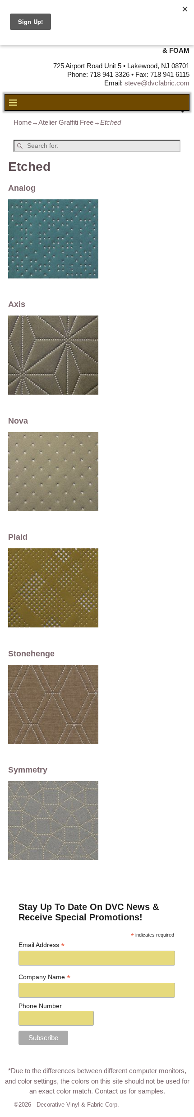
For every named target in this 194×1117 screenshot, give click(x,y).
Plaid (18, 537)
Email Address (41, 945)
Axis (16, 304)
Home (23, 122)
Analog (22, 188)
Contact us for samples (129, 1091)
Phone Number (40, 1005)
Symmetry (27, 770)
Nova (18, 421)
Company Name (44, 977)
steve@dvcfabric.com (157, 83)
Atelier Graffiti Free (65, 122)
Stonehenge (31, 654)
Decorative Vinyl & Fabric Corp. (78, 1104)
